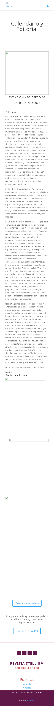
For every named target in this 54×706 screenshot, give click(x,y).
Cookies (27, 687)
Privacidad (27, 684)
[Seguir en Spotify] (30, 653)
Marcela (31, 700)
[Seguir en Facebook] (19, 653)
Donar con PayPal (27, 631)
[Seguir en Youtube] (35, 653)
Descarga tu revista (27, 603)
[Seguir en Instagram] (24, 653)
